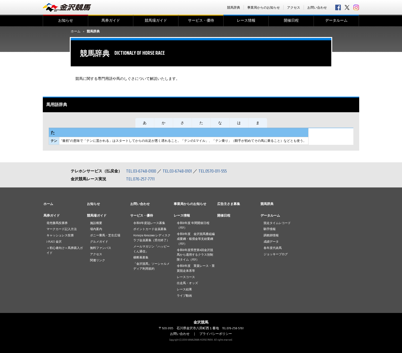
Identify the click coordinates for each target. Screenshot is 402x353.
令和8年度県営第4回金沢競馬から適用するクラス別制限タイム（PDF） (195, 255)
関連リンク (97, 260)
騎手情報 (270, 229)
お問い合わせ (317, 7)
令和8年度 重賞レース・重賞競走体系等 (196, 268)
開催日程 (291, 20)
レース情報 (246, 20)
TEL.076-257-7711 (140, 179)
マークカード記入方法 (62, 229)
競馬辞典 (233, 7)
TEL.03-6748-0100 (141, 171)
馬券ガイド (110, 20)
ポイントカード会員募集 (150, 229)
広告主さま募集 (228, 203)
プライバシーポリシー (215, 333)
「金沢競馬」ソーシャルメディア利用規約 (151, 266)
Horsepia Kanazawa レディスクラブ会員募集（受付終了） (152, 238)
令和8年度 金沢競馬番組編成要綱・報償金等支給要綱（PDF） (196, 238)
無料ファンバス (100, 247)
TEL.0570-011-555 (212, 171)
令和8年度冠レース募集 (149, 223)
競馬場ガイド (156, 20)
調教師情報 (271, 235)
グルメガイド (99, 241)
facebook (338, 7)
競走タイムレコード (277, 223)
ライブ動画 (184, 295)
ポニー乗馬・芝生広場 (105, 235)
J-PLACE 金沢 (54, 241)
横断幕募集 (140, 257)
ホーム (75, 31)
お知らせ (65, 20)
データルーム (336, 20)
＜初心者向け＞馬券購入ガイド (65, 250)
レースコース (186, 277)
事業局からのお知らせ (263, 7)
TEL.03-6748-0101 (177, 171)
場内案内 (96, 229)
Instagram (356, 7)
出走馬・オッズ (187, 283)
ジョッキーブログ (276, 254)
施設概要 (96, 223)
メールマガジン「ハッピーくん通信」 (151, 249)
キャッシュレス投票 (60, 235)
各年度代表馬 (273, 247)
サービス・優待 (201, 20)
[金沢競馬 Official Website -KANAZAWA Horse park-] (67, 7)
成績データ (271, 241)
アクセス (293, 7)
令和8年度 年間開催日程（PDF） (193, 225)
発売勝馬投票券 (57, 223)
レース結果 (184, 289)
